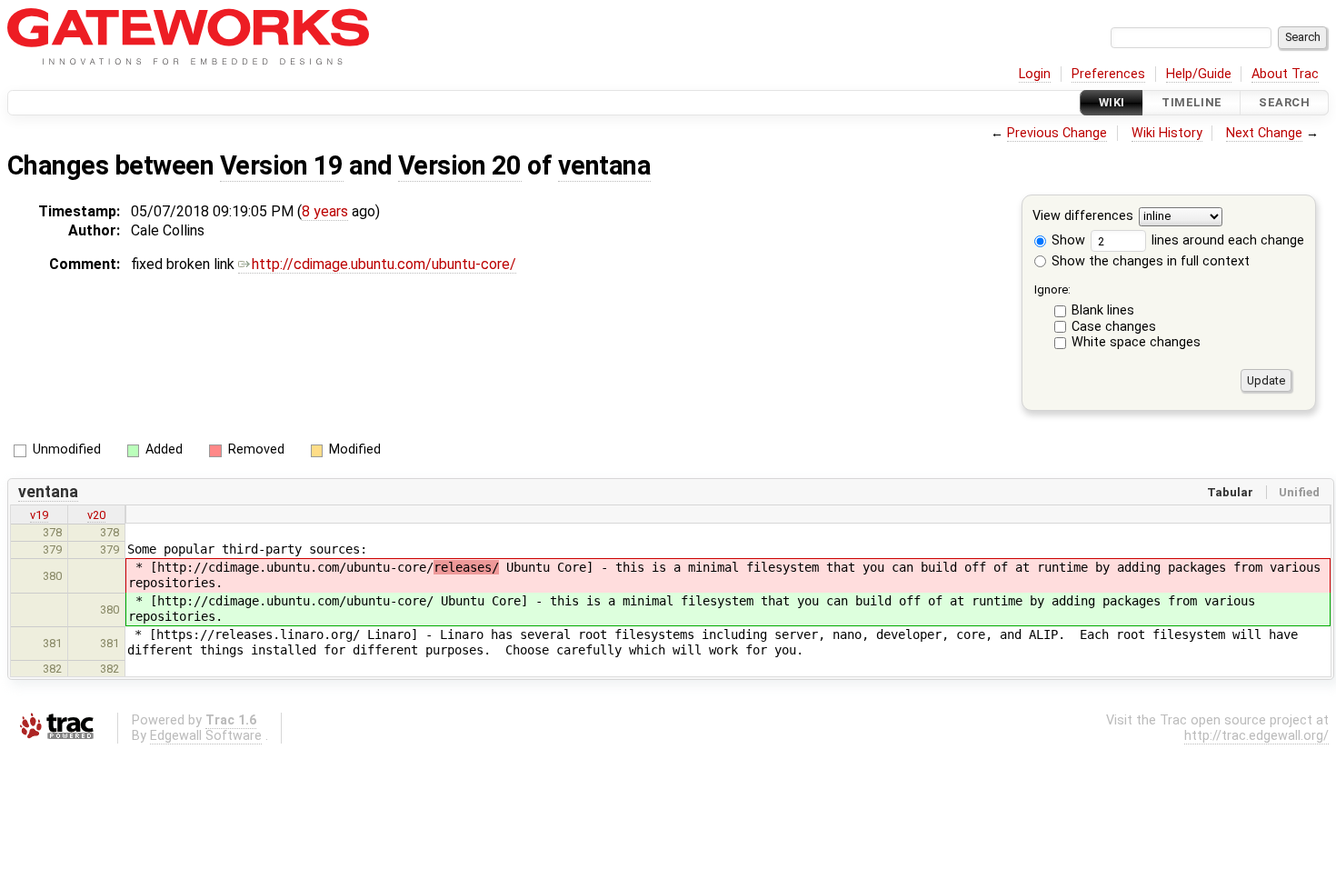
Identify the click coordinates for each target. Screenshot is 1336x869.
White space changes (1136, 342)
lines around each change (1226, 240)
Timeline (1191, 102)
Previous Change (1057, 133)
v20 (96, 515)
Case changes (1114, 327)
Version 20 (460, 165)
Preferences (1108, 74)
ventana (604, 165)
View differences (1082, 217)
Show (1066, 240)
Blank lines (1103, 310)
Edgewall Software (206, 736)
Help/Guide (1198, 74)
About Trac (1285, 74)
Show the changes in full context (1149, 261)
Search (1284, 102)
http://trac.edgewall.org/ (1256, 736)
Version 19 (282, 165)
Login (1035, 74)
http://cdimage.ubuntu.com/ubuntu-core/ (384, 264)
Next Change (1264, 133)
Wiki (1112, 102)
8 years (325, 211)
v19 (39, 515)
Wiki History (1167, 133)
